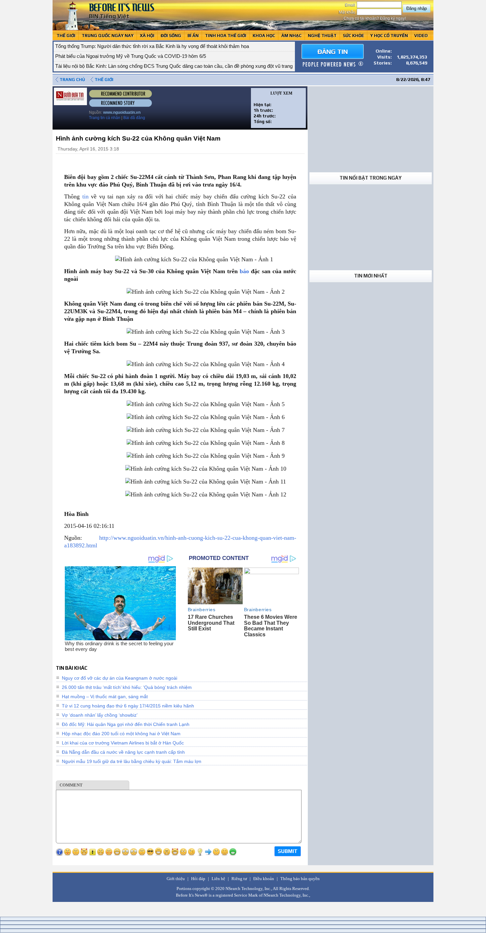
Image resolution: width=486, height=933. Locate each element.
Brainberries (202, 609)
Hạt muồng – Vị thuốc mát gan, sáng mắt (105, 696)
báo (244, 271)
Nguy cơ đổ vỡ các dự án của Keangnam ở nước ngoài (119, 678)
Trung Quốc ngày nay (108, 35)
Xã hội (147, 35)
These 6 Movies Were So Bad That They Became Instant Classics (270, 625)
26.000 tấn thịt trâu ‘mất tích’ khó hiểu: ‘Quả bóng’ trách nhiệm (127, 687)
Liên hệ (218, 878)
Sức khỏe (353, 35)
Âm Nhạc (291, 35)
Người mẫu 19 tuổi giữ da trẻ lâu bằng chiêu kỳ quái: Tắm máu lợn (131, 761)
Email (350, 5)
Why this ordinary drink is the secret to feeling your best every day (119, 646)
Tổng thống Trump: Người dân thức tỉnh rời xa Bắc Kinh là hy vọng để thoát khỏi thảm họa (152, 46)
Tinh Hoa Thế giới (225, 35)
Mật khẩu (347, 12)
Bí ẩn (193, 35)
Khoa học (264, 35)
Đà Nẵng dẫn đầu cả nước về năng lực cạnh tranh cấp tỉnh (123, 752)
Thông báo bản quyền (300, 878)
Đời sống (171, 35)
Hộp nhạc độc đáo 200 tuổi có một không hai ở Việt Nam (121, 733)
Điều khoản (263, 878)
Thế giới (66, 35)
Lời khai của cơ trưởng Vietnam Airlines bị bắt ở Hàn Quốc (123, 742)
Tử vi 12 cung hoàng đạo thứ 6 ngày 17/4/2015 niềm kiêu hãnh (128, 705)
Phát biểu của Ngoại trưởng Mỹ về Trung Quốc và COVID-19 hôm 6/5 (130, 56)
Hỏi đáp (198, 878)
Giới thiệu (176, 878)
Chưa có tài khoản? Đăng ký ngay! (375, 18)
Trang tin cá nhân (104, 117)
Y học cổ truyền (389, 35)
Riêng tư (239, 878)
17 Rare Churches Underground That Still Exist (211, 622)
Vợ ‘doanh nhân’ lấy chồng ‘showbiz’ (100, 715)
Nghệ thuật (322, 35)
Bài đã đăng (134, 117)
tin (85, 196)
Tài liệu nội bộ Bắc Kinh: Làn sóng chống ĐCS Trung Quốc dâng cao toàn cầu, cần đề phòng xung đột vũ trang (174, 66)
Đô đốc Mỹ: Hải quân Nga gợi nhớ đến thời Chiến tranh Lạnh (125, 724)
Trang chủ (72, 79)
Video (421, 35)
